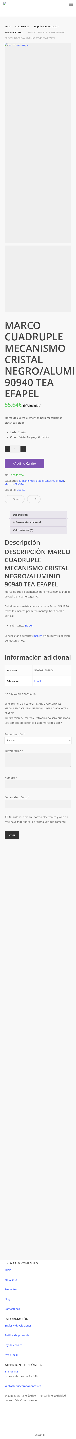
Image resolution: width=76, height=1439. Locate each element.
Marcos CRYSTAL (14, 32)
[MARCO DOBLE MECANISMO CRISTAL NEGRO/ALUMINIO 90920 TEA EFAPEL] (21, 1115)
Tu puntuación (15, 734)
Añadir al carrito (24, 463)
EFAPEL (20, 489)
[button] (71, 4)
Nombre (11, 777)
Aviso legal (11, 1354)
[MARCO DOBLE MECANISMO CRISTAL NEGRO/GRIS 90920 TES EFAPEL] (21, 883)
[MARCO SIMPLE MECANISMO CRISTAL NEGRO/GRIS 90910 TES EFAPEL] (21, 1037)
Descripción (20, 514)
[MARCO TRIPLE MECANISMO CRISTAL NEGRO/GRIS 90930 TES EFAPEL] (21, 962)
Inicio (8, 26)
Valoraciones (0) (23, 530)
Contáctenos (12, 1309)
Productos (11, 1289)
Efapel (28, 625)
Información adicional (27, 522)
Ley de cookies (13, 1345)
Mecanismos (22, 26)
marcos (37, 636)
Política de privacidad (18, 1335)
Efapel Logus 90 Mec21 (46, 26)
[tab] (38, 515)
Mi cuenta (11, 1279)
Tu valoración (14, 751)
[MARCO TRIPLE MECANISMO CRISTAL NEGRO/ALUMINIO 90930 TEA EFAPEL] (21, 1194)
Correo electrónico (17, 797)
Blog (7, 1299)
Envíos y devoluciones (18, 1325)
